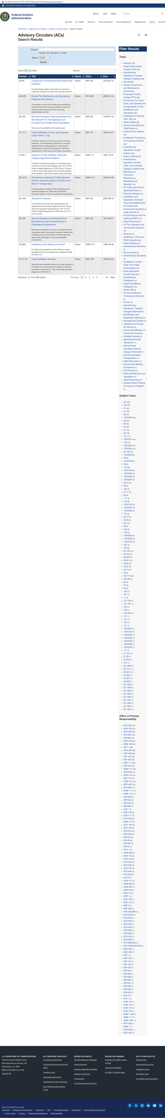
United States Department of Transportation (20, 5)
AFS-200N (128, 915)
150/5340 (127, 480)
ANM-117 (127, 1017)
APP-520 (127, 1023)
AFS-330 (127, 865)
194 (125, 548)
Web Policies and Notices (38, 1113)
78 (107, 277)
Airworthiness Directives (134, 246)
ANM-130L (128, 1020)
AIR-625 (127, 800)
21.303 (126, 660)
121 (125, 436)
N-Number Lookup (143, 1069)
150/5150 (127, 632)
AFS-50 (127, 837)
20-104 (22, 117)
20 (124, 402)
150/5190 (127, 504)
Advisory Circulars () (58, 29)
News (113, 13)
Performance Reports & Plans (85, 1083)
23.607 (126, 678)
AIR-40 (126, 840)
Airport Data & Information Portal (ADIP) (55, 1066)
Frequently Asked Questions (147, 1079)
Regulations (140, 22)
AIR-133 (127, 958)
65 (124, 458)
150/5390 (127, 644)
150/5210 (127, 439)
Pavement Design (131, 194)
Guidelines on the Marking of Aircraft (48, 244)
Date (105, 76)
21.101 (126, 653)
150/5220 (127, 449)
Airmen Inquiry (141, 1060)
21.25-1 (22, 155)
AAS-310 (127, 890)
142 (125, 622)
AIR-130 (127, 766)
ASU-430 (127, 1033)
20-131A (23, 178)
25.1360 (127, 703)
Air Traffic (79, 22)
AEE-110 (127, 902)
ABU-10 (127, 893)
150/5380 (127, 511)
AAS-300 (127, 750)
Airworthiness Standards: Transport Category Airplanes (133, 76)
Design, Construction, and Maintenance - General (133, 88)
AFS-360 (127, 940)
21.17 (126, 492)
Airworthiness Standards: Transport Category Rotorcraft (133, 308)
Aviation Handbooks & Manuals (85, 1069)
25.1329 (127, 694)
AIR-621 (127, 983)
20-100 (22, 218)
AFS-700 (127, 868)
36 (124, 495)
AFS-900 (127, 874)
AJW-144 (127, 1005)
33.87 (126, 567)
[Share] (139, 35)
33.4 (125, 523)
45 (124, 573)
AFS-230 (127, 862)
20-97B (22, 96)
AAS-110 (127, 856)
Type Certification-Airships (44, 259)
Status (78, 76)
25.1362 (127, 706)
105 (125, 591)
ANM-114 (127, 822)
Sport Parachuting (131, 380)
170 (125, 514)
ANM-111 (127, 791)
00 (124, 424)
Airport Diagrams (80, 1064)
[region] (67, 173)
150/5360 (127, 508)
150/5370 (127, 461)
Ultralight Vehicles (131, 336)
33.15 (126, 517)
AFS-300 (127, 725)
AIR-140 (127, 964)
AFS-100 (127, 828)
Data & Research (123, 22)
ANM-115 (127, 781)
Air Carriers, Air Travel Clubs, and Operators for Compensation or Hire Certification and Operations (134, 106)
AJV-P (126, 878)
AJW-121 (127, 881)
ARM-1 (126, 1027)
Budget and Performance (22, 1110)
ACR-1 (126, 896)
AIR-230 (127, 977)
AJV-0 (126, 995)
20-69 (21, 81)
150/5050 (127, 539)
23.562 (126, 675)
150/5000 (127, 473)
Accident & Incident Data (52, 1060)
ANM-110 (127, 769)
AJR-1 (126, 809)
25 (124, 421)
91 (124, 408)
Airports (91, 22)
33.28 (126, 520)
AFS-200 (127, 732)
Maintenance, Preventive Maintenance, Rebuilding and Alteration (130, 178)
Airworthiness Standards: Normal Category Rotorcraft (132, 349)
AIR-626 (127, 806)
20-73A (22, 198)
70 (124, 585)
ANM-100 (127, 744)
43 (124, 427)
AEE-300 (127, 909)
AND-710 (127, 1008)
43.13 (126, 570)
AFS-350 (127, 819)
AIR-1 (126, 955)
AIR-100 (127, 760)
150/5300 (127, 455)
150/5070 (127, 542)
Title (34, 76)
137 (125, 616)
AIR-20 (126, 971)
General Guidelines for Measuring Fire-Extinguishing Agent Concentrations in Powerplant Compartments (49, 221)
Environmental (130, 253)
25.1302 (127, 684)
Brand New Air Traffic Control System (116, 1061)
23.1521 (127, 551)
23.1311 (127, 669)
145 (125, 467)
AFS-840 (127, 871)
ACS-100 (127, 859)
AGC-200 (127, 949)
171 (125, 650)
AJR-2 (126, 847)
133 (125, 610)
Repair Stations (130, 243)
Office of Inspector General (94, 1110)
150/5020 (127, 535)
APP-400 (127, 784)
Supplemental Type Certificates (55, 1082)
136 (125, 489)
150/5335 (127, 641)
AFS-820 (127, 788)
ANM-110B (128, 1014)
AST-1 (126, 747)
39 (124, 486)
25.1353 (127, 697)
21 (124, 411)
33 (124, 464)
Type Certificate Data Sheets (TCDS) (54, 1088)
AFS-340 (127, 803)
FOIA (49, 1110)
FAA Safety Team (142, 1074)
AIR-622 (127, 986)
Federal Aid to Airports (133, 131)
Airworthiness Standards (134, 256)
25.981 (126, 560)
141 (125, 619)
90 (124, 414)
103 (125, 529)
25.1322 (127, 691)
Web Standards (57, 1113)
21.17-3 (22, 133)
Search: (34, 50)
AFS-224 (127, 924)
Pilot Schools (129, 370)
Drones (162, 22)
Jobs (105, 13)
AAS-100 (127, 729)
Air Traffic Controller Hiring (115, 1072)
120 (125, 405)
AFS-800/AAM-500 (132, 946)
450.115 (127, 576)
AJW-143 (127, 1002)
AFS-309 (127, 933)
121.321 (127, 604)
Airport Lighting (130, 156)
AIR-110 (127, 778)
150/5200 (127, 445)
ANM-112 (127, 794)
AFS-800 (127, 735)
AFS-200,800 (129, 912)
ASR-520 (127, 1030)
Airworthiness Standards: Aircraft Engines (131, 150)
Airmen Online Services (145, 1064)
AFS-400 (127, 753)
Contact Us (6, 1073)
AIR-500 (127, 980)
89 (124, 526)
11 (124, 598)
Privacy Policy (10, 1113)
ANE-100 (127, 1011)
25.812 (126, 554)
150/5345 (127, 418)
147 (125, 626)
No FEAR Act (76, 1110)
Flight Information (131, 361)
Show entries (27, 71)
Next (113, 277)
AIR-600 (127, 738)
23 (124, 433)
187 (125, 545)
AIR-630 (127, 989)
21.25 (126, 657)
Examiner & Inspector (82, 1074)
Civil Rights (40, 1110)
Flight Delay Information (52, 1077)
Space (152, 22)
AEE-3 (126, 905)
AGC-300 (127, 952)
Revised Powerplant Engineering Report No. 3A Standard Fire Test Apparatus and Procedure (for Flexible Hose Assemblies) (52, 120)
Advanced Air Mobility (113, 1068)
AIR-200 (127, 797)
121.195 (127, 601)
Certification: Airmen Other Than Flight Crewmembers (132, 265)
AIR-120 (127, 757)
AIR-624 (127, 843)
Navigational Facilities (133, 321)
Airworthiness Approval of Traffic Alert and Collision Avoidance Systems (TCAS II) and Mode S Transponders (51, 181)
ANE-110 (127, 775)
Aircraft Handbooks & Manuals (85, 1060)
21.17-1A (23, 259)
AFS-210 (127, 831)
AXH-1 (126, 850)
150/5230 (127, 635)
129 (125, 501)
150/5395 (127, 647)
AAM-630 (127, 887)
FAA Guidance (79, 1079)
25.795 (126, 452)
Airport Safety (129, 122)
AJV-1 (126, 999)
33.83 (126, 563)
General (127, 234)
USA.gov (22, 1113)
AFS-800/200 (129, 943)
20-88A (22, 244)
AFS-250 (127, 834)
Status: (35, 58)
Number (23, 76)
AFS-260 (127, 927)
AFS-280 (127, 930)
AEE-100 (127, 812)
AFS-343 (127, 937)
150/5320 (127, 477)
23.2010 (127, 672)
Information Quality (61, 1110)
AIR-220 (127, 974)
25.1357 (127, 700)
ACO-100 (127, 825)
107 (125, 594)
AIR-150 (127, 968)
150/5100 (127, 470)
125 (125, 607)
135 (125, 442)
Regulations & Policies (37, 29)
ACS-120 (127, 899)
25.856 (126, 557)
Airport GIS (128, 290)
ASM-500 (127, 884)
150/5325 (127, 638)
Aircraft (68, 22)
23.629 (126, 681)
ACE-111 (127, 815)
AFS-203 (127, 918)
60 (124, 582)
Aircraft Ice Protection (41, 198)
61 (124, 430)
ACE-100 (127, 741)
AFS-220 (127, 772)
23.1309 (127, 666)
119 (125, 532)
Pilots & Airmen (106, 22)
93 (124, 588)
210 (125, 663)
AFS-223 (127, 921)
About (96, 13)
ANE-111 (127, 763)
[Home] (16, 17)
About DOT (6, 1110)
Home (22, 29)
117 (125, 498)
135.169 (127, 613)
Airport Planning (130, 221)
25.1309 (127, 688)
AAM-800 (127, 853)
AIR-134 (127, 961)
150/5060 (127, 629)
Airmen (126, 302)
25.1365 (127, 709)
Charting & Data (49, 1072)
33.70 (126, 483)
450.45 (126, 579)
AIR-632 (127, 992)
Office (88, 76)
